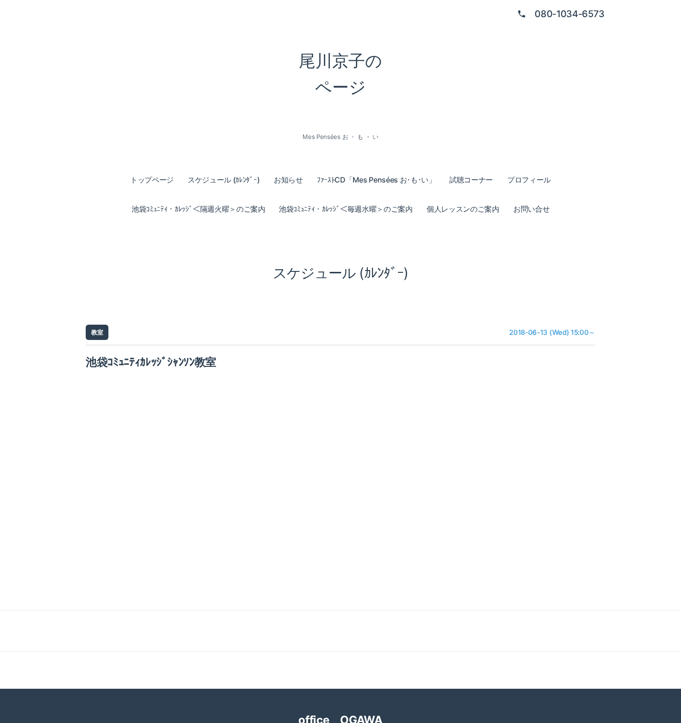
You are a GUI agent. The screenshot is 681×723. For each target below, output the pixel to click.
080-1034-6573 (570, 13)
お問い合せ (531, 209)
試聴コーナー (471, 179)
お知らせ (288, 179)
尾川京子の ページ (340, 74)
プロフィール (529, 179)
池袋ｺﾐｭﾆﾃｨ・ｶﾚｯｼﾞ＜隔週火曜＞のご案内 (198, 209)
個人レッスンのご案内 (463, 209)
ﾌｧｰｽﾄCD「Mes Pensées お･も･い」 (376, 179)
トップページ (152, 179)
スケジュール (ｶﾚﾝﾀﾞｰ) (224, 179)
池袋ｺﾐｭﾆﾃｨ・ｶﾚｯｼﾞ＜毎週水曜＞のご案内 (346, 209)
